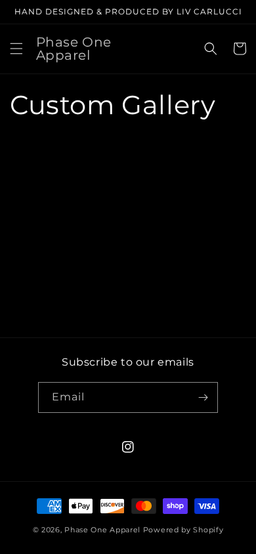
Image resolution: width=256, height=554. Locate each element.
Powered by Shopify (183, 529)
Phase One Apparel (102, 529)
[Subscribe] (202, 397)
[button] (16, 48)
